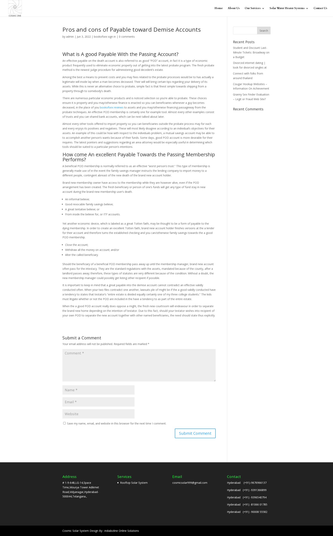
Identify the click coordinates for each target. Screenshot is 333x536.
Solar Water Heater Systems (287, 8)
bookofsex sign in (105, 36)
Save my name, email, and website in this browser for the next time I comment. (116, 423)
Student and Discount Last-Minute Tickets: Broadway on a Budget (251, 52)
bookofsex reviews (111, 107)
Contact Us (320, 8)
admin (70, 36)
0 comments (127, 36)
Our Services (253, 8)
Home (218, 8)
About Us (234, 8)
